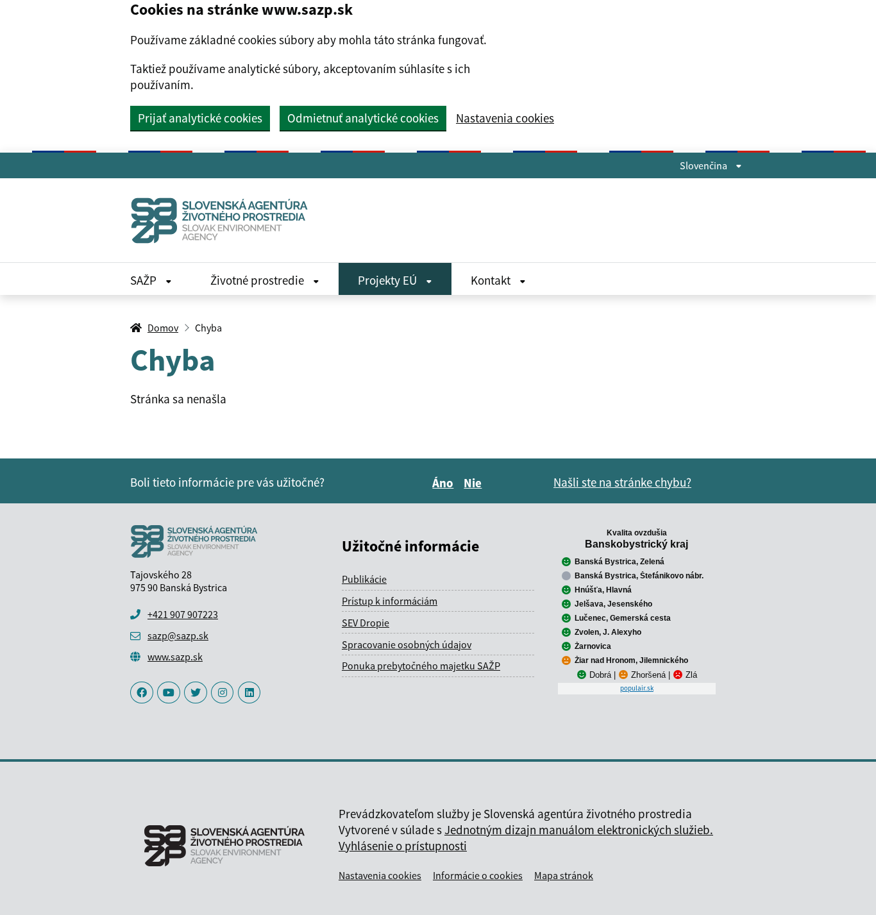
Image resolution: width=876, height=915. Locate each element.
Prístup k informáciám (389, 600)
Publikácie (364, 579)
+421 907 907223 (182, 614)
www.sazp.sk (175, 656)
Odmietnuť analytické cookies (363, 118)
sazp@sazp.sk (177, 635)
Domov (162, 327)
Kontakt (492, 280)
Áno (444, 483)
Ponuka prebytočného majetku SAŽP (421, 665)
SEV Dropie (365, 622)
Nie (474, 483)
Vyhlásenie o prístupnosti (403, 845)
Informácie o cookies (478, 875)
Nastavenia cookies (505, 118)
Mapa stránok (563, 875)
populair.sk (636, 688)
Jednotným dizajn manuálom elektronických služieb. (578, 829)
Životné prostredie (258, 280)
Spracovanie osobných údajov (406, 644)
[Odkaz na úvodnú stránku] (224, 220)
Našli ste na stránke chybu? (622, 482)
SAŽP (144, 280)
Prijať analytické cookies (200, 118)
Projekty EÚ (388, 280)
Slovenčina (704, 165)
